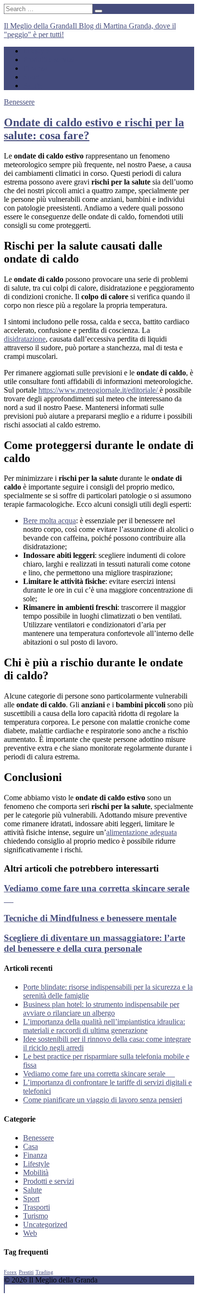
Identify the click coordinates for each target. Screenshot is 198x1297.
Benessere (19, 102)
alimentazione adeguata (141, 832)
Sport (31, 77)
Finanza (35, 68)
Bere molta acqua (49, 520)
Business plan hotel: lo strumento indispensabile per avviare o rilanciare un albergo (101, 1008)
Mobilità (36, 1172)
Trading (44, 1272)
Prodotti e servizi (48, 59)
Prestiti (26, 1272)
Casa (30, 1146)
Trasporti (36, 1207)
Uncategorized (45, 1224)
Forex (10, 1272)
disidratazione (25, 339)
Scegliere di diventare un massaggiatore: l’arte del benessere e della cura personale (94, 943)
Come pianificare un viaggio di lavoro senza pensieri (102, 1100)
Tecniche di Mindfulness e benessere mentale (90, 918)
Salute (32, 85)
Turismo (35, 1216)
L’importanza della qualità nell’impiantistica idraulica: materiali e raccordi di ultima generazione (104, 1026)
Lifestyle (36, 51)
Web (30, 1233)
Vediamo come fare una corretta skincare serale (99, 1074)
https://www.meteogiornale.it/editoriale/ (99, 390)
